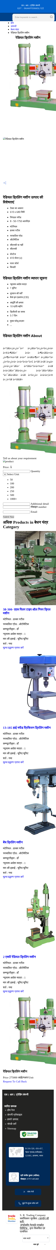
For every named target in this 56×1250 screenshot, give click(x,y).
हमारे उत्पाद (12, 1119)
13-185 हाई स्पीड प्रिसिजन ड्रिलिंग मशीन (27, 727)
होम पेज (11, 1110)
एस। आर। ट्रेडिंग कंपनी (30, 7)
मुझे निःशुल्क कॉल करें (30, 1203)
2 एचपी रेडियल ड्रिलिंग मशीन (19, 957)
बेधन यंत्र (15, 29)
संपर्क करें (11, 1123)
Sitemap (11, 1128)
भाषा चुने (36, 1244)
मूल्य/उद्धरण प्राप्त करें (13, 647)
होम (12, 22)
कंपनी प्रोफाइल (14, 1114)
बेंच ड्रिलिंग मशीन (13, 842)
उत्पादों (13, 26)
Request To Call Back (15, 1081)
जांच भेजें (30, 1192)
